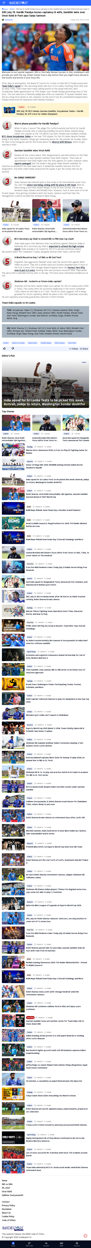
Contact (5, 1201)
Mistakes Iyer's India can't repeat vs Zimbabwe (47, 715)
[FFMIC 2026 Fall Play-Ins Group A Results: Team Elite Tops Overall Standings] (13, 625)
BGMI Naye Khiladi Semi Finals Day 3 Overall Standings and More (54, 539)
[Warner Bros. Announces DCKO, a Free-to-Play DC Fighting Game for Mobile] (13, 449)
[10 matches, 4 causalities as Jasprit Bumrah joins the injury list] (13, 1079)
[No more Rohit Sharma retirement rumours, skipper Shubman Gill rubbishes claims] (13, 874)
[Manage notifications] (85, 1236)
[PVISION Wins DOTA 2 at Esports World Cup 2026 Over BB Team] (13, 845)
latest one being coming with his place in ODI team (51, 184)
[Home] (19, 3)
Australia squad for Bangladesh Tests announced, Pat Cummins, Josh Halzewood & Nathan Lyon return (77, 439)
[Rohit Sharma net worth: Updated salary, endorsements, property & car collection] (13, 1108)
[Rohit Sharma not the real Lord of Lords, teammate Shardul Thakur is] (13, 859)
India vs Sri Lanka (18, 343)
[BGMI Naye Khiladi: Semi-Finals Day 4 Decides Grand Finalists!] (13, 508)
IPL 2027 (6, 1187)
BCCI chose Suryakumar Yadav (16, 136)
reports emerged (22, 163)
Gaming (29, 447)
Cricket (5, 225)
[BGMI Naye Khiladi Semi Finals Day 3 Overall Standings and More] (13, 537)
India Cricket (32, 343)
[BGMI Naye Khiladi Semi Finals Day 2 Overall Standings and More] (13, 976)
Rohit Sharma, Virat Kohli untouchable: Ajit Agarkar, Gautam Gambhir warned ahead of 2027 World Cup (16, 439)
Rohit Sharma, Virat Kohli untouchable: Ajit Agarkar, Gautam (44, 231)
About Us (6, 1212)
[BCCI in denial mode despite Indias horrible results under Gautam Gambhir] (13, 786)
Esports (30, 461)
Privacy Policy (8, 1205)
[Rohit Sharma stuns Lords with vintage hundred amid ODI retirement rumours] (13, 991)
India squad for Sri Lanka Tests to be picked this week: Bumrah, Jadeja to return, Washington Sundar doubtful (44, 402)
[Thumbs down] (13, 348)
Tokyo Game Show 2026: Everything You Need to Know (51, 1095)
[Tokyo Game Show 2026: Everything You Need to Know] (13, 1093)
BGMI (29, 507)
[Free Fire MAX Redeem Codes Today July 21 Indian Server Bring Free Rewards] (13, 567)
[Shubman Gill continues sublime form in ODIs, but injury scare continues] (13, 1006)
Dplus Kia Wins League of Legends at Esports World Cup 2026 (53, 905)
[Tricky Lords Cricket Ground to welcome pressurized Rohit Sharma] (13, 1123)
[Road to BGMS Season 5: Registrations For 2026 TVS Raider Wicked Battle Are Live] (13, 523)
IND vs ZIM (29, 1246)
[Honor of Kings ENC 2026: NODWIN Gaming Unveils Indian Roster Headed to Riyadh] (13, 464)
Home (4, 1180)
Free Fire (30, 564)
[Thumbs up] (4, 348)
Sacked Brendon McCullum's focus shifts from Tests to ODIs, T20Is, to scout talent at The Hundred (45, 439)
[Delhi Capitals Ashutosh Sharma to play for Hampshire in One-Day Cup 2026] (13, 698)
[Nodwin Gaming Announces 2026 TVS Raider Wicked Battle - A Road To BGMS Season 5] (13, 962)
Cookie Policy (8, 1216)
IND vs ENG (7, 1184)
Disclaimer (7, 1209)
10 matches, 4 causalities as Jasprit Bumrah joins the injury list (54, 1081)
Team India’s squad (11, 86)
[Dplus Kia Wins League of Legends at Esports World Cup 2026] (13, 903)
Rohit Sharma (59, 343)
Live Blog (30, 1018)
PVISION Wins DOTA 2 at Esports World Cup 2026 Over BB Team (54, 846)
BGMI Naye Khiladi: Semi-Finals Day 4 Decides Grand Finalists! (53, 510)
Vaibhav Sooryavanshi (12, 1195)
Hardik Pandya (46, 343)
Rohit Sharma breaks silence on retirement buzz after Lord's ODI (55, 817)
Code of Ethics (9, 1220)
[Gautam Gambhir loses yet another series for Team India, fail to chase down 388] (13, 1020)
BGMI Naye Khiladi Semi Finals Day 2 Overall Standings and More (54, 978)
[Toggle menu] (4, 3)
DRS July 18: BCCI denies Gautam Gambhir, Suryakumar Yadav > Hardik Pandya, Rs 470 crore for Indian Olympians (50, 112)
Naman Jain (9, 20)
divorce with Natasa (62, 141)
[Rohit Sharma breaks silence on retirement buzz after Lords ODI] (13, 815)
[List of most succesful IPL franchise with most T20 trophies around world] (13, 1152)
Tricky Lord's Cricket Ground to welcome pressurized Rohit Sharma (56, 1125)
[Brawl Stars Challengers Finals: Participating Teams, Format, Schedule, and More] (13, 684)
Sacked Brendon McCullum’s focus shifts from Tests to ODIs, (75, 231)
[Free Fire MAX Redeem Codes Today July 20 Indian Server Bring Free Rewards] (13, 932)
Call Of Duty (31, 652)
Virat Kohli (72, 343)
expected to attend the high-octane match (49, 247)
